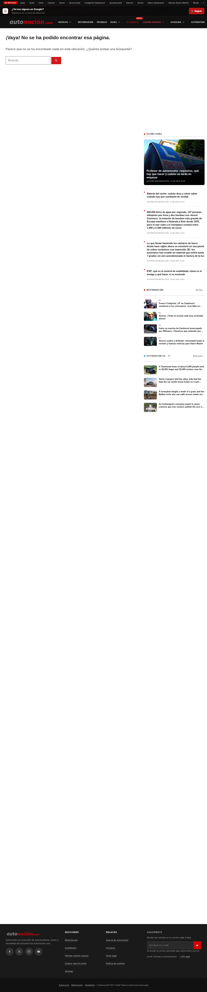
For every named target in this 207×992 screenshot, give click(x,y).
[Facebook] (9, 952)
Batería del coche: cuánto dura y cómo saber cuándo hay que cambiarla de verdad (172, 195)
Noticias (63, 22)
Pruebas (102, 22)
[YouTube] (39, 952)
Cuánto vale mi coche (76, 963)
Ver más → (200, 290)
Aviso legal (111, 955)
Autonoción (64, 985)
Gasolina (176, 22)
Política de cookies (115, 963)
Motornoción (85, 22)
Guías (113, 22)
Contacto (110, 948)
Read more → (199, 356)
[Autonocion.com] (31, 22)
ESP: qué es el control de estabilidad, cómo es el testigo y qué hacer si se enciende (174, 273)
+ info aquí (184, 956)
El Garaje (132, 22)
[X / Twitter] (19, 952)
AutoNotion (198, 22)
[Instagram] (29, 952)
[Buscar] (56, 60)
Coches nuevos (152, 22)
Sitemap (69, 971)
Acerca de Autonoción (117, 940)
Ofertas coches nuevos (76, 955)
